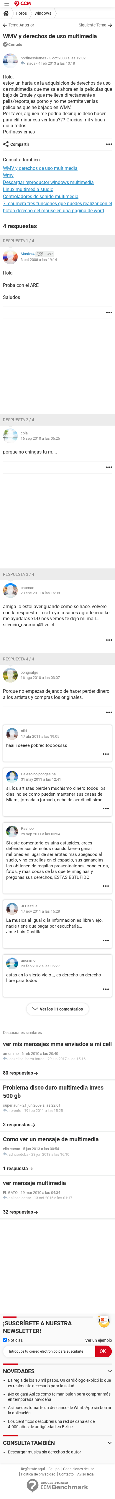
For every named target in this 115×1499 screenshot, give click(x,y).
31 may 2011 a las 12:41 (41, 779)
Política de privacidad (38, 1474)
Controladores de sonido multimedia (40, 196)
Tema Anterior (21, 25)
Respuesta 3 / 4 (18, 574)
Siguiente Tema (92, 25)
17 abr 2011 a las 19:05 (40, 736)
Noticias (15, 1340)
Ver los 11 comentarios (61, 1009)
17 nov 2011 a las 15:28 (40, 911)
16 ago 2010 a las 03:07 (40, 677)
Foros (21, 13)
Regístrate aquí (33, 1469)
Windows (42, 13)
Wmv (8, 175)
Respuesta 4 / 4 (18, 659)
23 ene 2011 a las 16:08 (40, 593)
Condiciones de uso (78, 1469)
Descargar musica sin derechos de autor (44, 1452)
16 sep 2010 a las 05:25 (40, 438)
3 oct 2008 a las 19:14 (39, 259)
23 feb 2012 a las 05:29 (40, 966)
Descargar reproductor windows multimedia (48, 182)
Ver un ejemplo (98, 1340)
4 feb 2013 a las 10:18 (56, 63)
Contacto (66, 1474)
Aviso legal (86, 1474)
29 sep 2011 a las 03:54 (40, 834)
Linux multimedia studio (28, 189)
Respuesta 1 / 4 (18, 240)
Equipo (54, 1469)
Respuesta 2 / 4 (18, 419)
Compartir (19, 144)
